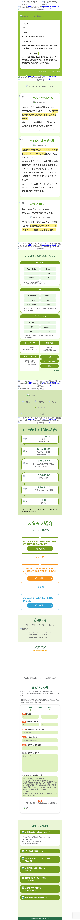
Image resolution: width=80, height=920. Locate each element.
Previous (19, 629)
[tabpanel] (40, 402)
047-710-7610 (43, 634)
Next (61, 629)
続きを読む (40, 548)
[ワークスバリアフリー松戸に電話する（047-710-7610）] (50, 3)
